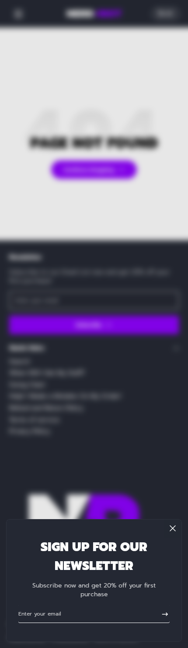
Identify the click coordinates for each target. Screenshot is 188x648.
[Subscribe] (162, 614)
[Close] (173, 528)
